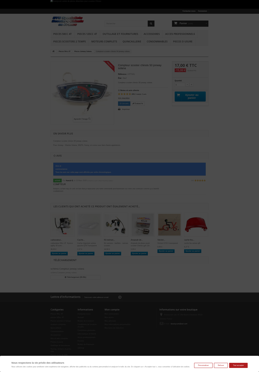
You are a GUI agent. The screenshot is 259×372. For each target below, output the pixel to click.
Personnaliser (203, 365)
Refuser (221, 365)
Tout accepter (238, 365)
